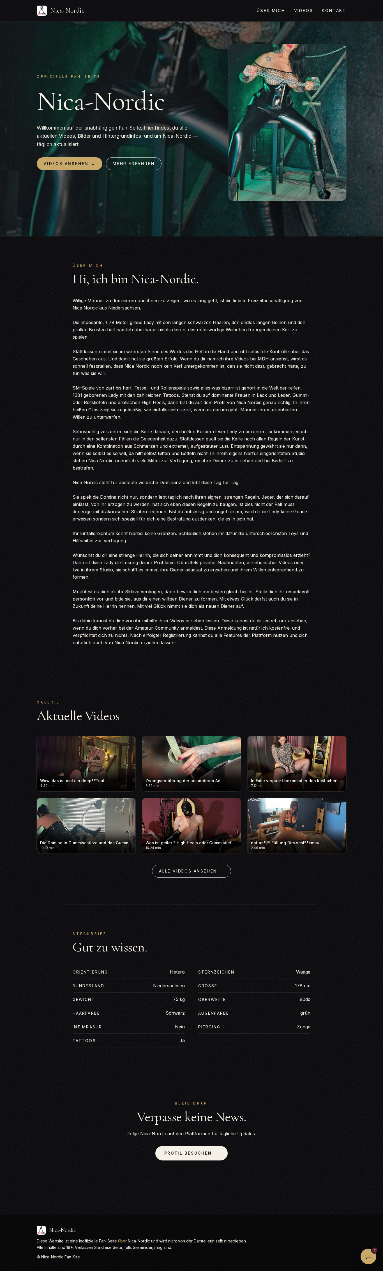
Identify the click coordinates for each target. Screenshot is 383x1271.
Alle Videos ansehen (191, 871)
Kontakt (334, 10)
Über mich (271, 10)
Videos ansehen (69, 163)
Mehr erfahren (133, 163)
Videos (303, 10)
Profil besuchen (191, 1153)
